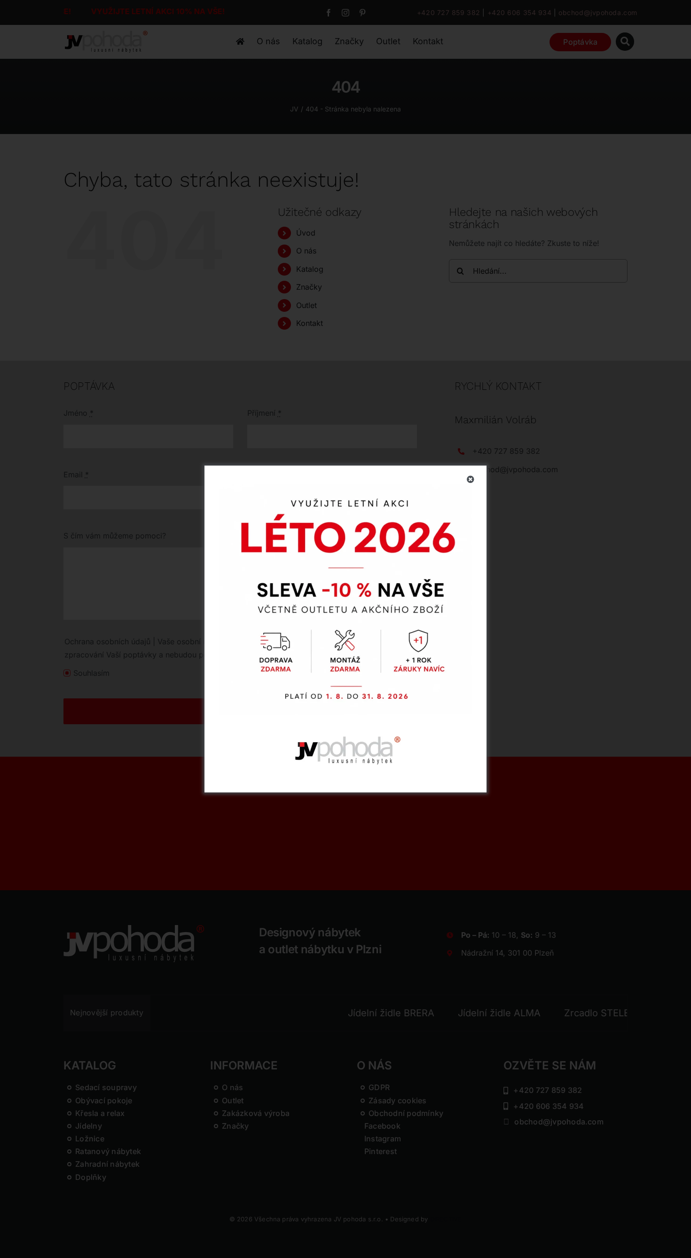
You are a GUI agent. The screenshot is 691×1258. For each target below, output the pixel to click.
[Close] (470, 479)
